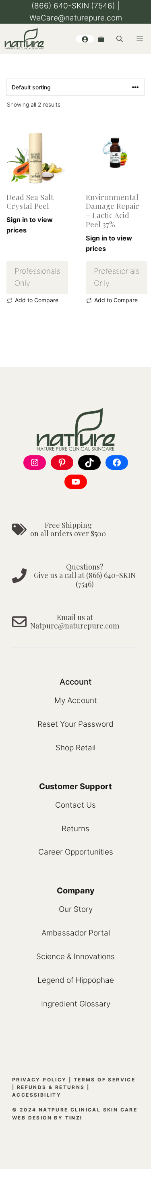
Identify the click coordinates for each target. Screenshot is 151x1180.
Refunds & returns (51, 1087)
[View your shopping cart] (101, 39)
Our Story (76, 909)
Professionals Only (37, 277)
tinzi (74, 1118)
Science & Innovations (75, 956)
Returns (75, 828)
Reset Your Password (75, 724)
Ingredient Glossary (75, 1003)
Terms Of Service (104, 1080)
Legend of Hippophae (75, 980)
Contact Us (75, 805)
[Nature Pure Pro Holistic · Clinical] (24, 39)
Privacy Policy (39, 1080)
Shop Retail (75, 747)
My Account (75, 700)
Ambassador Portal (75, 933)
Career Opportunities (75, 852)
